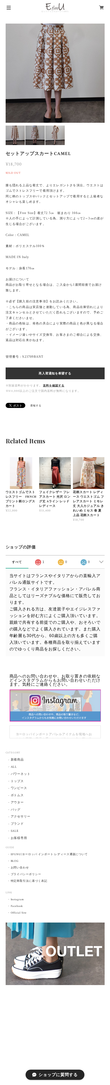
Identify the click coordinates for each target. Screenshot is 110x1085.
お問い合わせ (20, 867)
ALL (14, 767)
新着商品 (17, 760)
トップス (17, 781)
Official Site (19, 913)
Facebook (17, 906)
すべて (17, 562)
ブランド (17, 824)
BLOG (15, 861)
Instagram (17, 899)
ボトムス (17, 795)
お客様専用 (19, 838)
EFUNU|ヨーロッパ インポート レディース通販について (49, 854)
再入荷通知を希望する (55, 373)
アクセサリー (21, 816)
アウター (17, 802)
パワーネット (21, 774)
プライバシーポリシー (26, 874)
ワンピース (19, 788)
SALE (15, 831)
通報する (35, 405)
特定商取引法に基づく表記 (29, 881)
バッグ (16, 810)
